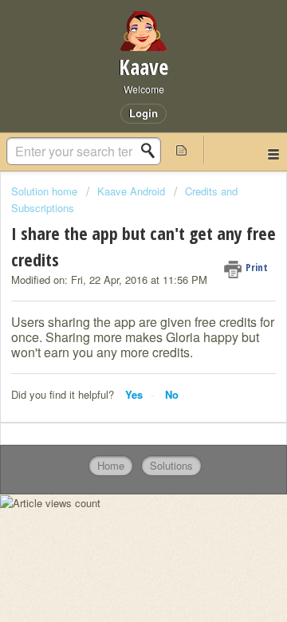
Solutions (171, 465)
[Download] (114, 296)
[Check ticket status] (181, 149)
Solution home (46, 191)
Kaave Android (131, 191)
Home (110, 465)
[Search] (152, 151)
